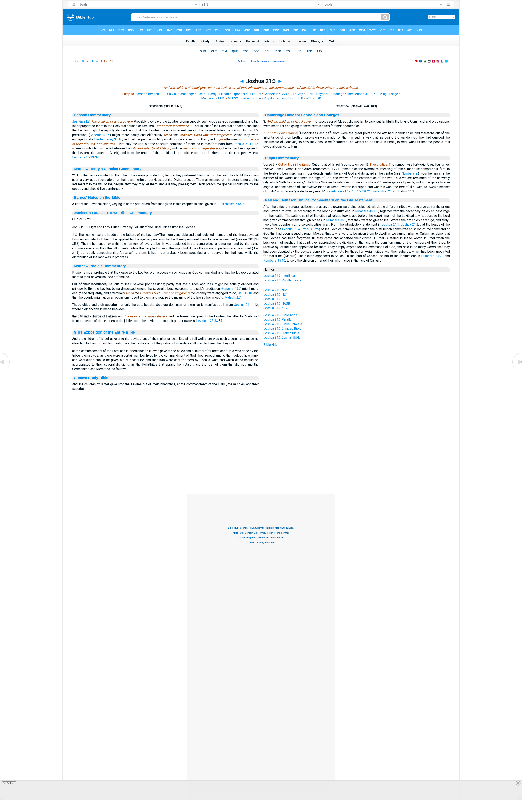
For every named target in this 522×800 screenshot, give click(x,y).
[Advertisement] (261, 468)
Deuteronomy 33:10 (108, 139)
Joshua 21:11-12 (246, 144)
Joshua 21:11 (244, 305)
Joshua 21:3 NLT (275, 294)
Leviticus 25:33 (207, 321)
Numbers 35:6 (336, 220)
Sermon (280, 98)
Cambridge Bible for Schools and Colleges (302, 115)
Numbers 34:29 (432, 256)
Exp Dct (255, 94)
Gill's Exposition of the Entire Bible (104, 332)
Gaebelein (271, 94)
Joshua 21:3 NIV (275, 290)
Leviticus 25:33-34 (85, 157)
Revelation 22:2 (383, 191)
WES (309, 98)
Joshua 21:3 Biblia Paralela (282, 324)
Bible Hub (270, 345)
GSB (284, 94)
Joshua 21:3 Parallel (277, 320)
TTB (300, 98)
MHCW (233, 98)
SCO (291, 98)
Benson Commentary (92, 115)
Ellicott (224, 94)
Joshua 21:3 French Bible (281, 333)
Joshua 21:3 (81, 121)
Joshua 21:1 (390, 225)
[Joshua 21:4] (517, 371)
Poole (256, 98)
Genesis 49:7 (99, 135)
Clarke (201, 94)
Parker (245, 98)
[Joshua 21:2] (5, 371)
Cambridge (186, 94)
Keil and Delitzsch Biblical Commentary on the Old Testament (318, 200)
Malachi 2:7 (233, 297)
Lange (393, 94)
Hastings (337, 94)
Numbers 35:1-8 (366, 211)
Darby (212, 94)
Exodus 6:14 (291, 229)
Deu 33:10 (245, 293)
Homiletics (354, 94)
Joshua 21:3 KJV (275, 308)
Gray (300, 94)
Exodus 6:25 (310, 229)
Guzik (310, 94)
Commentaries (90, 61)
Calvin (171, 94)
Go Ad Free (9, 783)
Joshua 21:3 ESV (275, 299)
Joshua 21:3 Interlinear (279, 276)
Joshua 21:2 (409, 225)
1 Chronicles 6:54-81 (232, 204)
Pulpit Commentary (282, 158)
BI (163, 94)
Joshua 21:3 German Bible (282, 337)
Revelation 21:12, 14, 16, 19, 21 (349, 191)
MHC (221, 98)
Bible (77, 61)
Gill (292, 94)
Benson (153, 94)
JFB (368, 94)
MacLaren (208, 98)
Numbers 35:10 (274, 260)
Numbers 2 (409, 173)
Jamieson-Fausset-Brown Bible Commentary (113, 213)
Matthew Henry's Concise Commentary (108, 169)
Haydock (322, 94)
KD (375, 94)
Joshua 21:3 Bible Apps (280, 315)
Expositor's (240, 94)
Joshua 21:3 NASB (276, 303)
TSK (318, 98)
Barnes (140, 94)
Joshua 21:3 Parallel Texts (282, 280)
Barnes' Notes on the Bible (97, 198)
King (383, 94)
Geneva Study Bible (91, 378)
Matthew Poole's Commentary (100, 266)
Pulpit (268, 98)
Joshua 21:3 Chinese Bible (282, 328)
